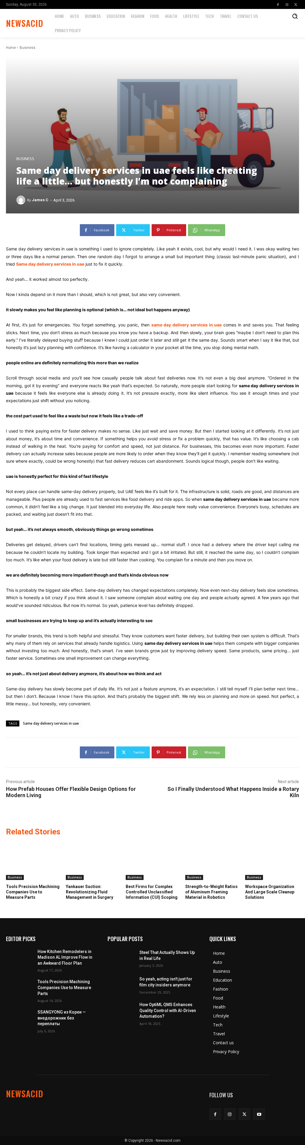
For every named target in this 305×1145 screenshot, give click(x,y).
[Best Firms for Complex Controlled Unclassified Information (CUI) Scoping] (153, 861)
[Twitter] (295, 4)
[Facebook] (278, 4)
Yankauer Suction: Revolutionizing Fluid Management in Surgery (89, 892)
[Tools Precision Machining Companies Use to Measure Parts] (33, 861)
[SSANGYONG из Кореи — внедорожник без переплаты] (19, 1018)
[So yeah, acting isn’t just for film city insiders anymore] (121, 984)
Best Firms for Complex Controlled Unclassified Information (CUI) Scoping (152, 892)
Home (11, 48)
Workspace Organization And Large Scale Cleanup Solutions (269, 892)
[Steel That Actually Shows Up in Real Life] (121, 958)
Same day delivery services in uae (51, 723)
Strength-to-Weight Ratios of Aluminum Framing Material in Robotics (211, 892)
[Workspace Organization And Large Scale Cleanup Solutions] (272, 861)
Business (27, 48)
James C (40, 200)
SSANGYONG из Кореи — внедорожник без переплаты (62, 1018)
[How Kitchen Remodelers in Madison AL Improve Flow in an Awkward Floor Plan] (19, 958)
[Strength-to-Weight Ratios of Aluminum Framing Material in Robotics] (212, 861)
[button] (295, 16)
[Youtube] (259, 1114)
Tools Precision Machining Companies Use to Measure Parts (33, 892)
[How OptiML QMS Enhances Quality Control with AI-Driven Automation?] (121, 1011)
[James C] (21, 200)
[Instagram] (287, 4)
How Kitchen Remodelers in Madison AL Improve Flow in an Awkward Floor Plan (65, 957)
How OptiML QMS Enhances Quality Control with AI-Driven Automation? (167, 1010)
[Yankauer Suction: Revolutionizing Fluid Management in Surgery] (93, 861)
